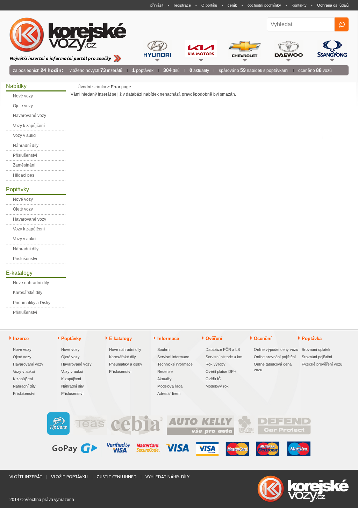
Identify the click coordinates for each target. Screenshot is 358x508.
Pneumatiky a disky (125, 364)
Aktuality (164, 379)
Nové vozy (22, 349)
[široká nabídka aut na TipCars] (58, 423)
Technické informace (175, 364)
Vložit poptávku (69, 476)
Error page (121, 86)
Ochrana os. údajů (333, 5)
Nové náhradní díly (125, 349)
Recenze (165, 371)
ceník (232, 5)
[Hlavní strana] (67, 34)
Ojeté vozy (22, 357)
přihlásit (156, 5)
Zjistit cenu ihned (116, 476)
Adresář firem (168, 393)
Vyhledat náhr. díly (167, 476)
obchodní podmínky (264, 5)
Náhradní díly (24, 386)
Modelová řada (169, 386)
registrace (182, 5)
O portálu (209, 5)
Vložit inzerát (25, 476)
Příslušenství (24, 393)
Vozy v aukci (24, 371)
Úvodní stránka (92, 86)
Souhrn (163, 349)
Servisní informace (173, 357)
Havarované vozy (28, 364)
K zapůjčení (23, 379)
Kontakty (299, 5)
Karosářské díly (122, 357)
